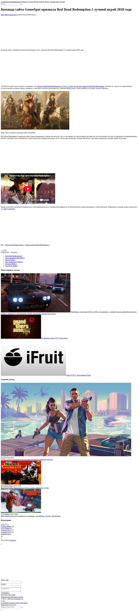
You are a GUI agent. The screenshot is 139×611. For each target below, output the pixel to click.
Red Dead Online (7, 486)
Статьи (31, 2)
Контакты (23, 603)
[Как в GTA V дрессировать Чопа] (33, 375)
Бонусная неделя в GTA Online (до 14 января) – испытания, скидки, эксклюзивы (30, 516)
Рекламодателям (17, 597)
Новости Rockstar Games (14, 245)
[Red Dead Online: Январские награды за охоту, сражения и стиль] (21, 484)
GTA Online (5, 514)
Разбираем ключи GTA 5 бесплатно (54, 338)
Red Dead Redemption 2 (9, 15)
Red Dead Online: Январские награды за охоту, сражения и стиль (25, 488)
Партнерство (5, 597)
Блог (57, 2)
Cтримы (52, 2)
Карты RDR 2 (10, 260)
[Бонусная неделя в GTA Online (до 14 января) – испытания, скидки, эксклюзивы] (21, 512)
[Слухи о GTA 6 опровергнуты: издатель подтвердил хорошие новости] (66, 456)
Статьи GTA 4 (6, 530)
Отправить (5, 593)
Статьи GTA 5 (6, 532)
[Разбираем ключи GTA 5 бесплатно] (21, 338)
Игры (47, 2)
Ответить (12, 540)
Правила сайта (14, 603)
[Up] (2, 609)
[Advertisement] (69, 32)
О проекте (4, 603)
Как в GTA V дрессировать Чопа (78, 375)
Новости (25, 2)
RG (2, 245)
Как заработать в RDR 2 (14, 262)
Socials (62, 2)
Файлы (41, 2)
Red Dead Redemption (70, 86)
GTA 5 (3, 524)
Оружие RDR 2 (11, 264)
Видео (36, 2)
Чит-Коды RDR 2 (11, 266)
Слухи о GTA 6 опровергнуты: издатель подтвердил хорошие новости (27, 459)
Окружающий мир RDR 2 (14, 258)
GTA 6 (3, 457)
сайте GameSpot (9, 209)
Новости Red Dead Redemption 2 (37, 245)
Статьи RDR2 (6, 526)
